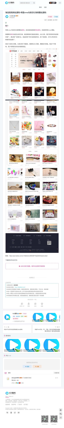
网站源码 (37, 30)
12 (22, 316)
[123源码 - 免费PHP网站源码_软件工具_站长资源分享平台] (10, 2)
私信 (57, 16)
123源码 (11, 16)
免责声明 (14, 404)
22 (26, 316)
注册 (45, 7)
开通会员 (53, 2)
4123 (18, 316)
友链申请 (7, 404)
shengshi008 (15, 378)
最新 (5, 373)
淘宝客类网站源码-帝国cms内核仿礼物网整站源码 (25, 12)
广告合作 (20, 404)
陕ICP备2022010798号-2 (22, 408)
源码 (23, 30)
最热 (9, 373)
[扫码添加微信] (60, 413)
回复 (22, 383)
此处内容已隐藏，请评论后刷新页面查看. (32, 266)
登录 (40, 7)
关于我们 (26, 404)
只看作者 (56, 373)
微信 (12, 34)
